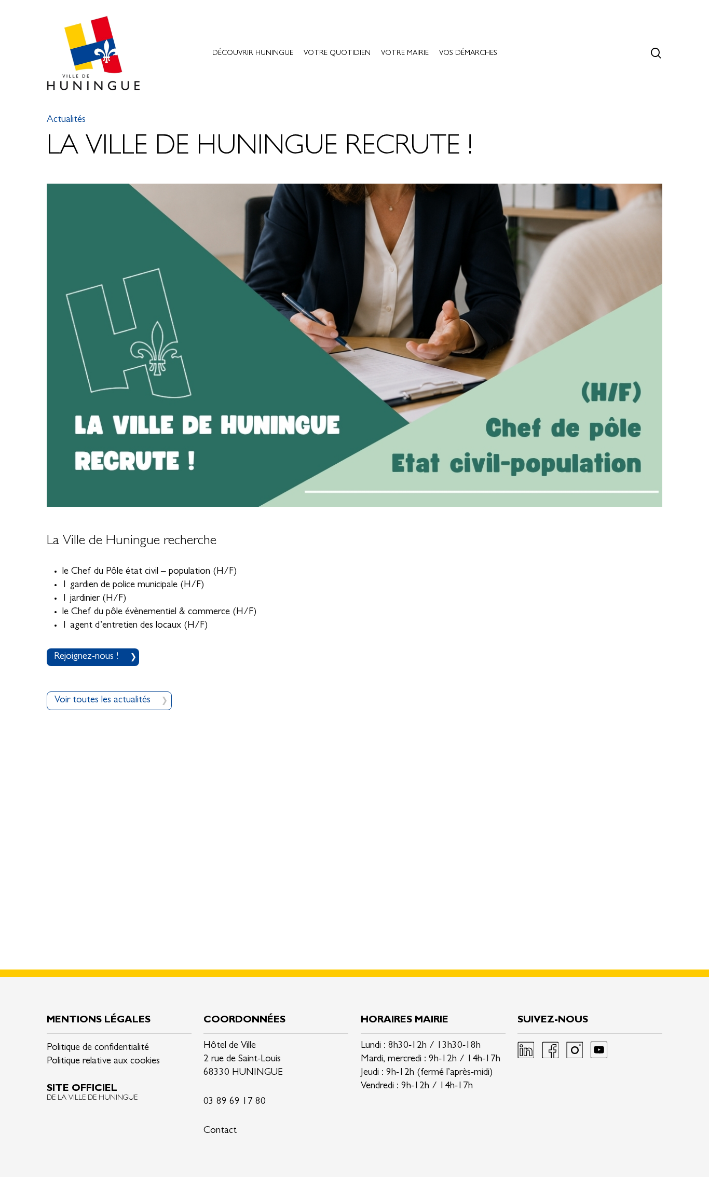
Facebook (550, 1050)
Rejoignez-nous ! (86, 657)
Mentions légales (99, 1021)
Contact (220, 1131)
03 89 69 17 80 (234, 1102)
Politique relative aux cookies (103, 1062)
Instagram (574, 1050)
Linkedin (525, 1050)
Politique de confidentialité (98, 1048)
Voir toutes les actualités (102, 700)
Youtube (599, 1050)
